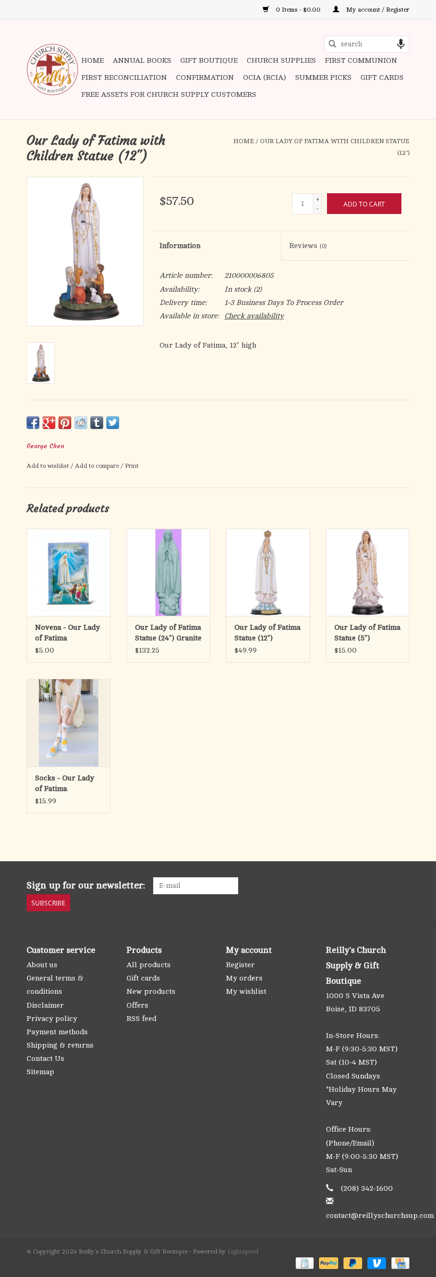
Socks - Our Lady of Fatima (64, 783)
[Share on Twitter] (112, 422)
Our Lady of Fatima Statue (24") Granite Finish (168, 633)
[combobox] (366, 44)
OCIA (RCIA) (264, 77)
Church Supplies (281, 60)
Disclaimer (45, 1005)
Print (132, 465)
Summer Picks (323, 77)
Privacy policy (52, 1019)
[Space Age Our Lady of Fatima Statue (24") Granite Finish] (169, 572)
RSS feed (141, 1019)
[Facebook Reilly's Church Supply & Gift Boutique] (343, 885)
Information (180, 246)
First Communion (361, 60)
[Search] (332, 44)
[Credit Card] (398, 1262)
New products (151, 991)
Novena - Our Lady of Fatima (67, 632)
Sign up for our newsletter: (86, 885)
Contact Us (45, 1058)
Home (92, 60)
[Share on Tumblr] (96, 422)
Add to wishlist (49, 465)
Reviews (307, 246)
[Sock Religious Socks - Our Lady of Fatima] (69, 723)
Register (240, 965)
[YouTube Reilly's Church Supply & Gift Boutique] (381, 885)
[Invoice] (303, 1262)
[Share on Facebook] (33, 422)
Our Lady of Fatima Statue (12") (267, 632)
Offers (137, 1005)
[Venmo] (376, 1262)
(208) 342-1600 (367, 1188)
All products (149, 965)
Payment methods (57, 1032)
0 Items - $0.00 (298, 9)
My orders (244, 978)
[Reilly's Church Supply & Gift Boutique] (52, 69)
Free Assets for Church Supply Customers (168, 94)
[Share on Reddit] (80, 422)
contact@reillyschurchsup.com (380, 1216)
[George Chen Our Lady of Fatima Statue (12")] (268, 572)
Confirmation (205, 77)
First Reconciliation (124, 77)
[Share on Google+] (49, 422)
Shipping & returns (60, 1045)
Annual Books (142, 60)
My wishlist (246, 991)
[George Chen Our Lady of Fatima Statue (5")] (368, 572)
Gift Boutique (209, 60)
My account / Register (377, 9)
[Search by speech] (401, 44)
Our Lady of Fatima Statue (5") (367, 632)
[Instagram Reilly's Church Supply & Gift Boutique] (400, 885)
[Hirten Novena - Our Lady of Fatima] (69, 572)
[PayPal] (327, 1262)
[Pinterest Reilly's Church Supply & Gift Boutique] (362, 885)
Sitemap (40, 1072)
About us (42, 965)
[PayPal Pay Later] (352, 1262)
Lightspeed (243, 1251)
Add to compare (98, 465)
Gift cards (382, 77)
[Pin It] (64, 422)
